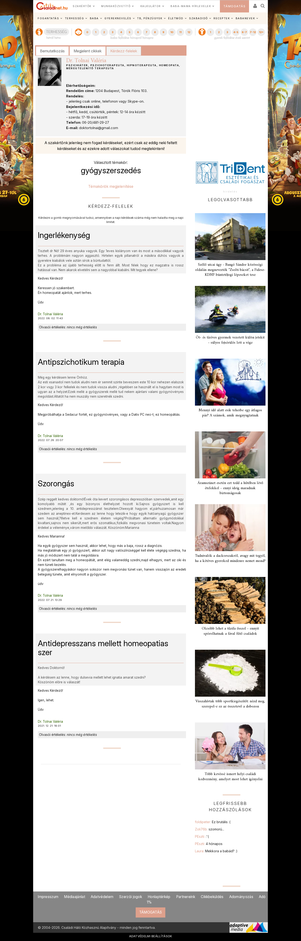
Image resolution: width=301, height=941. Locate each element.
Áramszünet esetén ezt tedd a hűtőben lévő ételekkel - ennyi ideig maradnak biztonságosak (230, 488)
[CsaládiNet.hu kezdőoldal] (52, 6)
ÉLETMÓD (175, 18)
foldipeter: (212, 822)
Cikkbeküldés (212, 897)
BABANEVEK (245, 18)
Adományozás (241, 897)
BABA (94, 18)
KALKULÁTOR (150, 6)
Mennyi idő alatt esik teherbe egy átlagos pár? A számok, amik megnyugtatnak (230, 413)
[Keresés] (263, 4)
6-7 (244, 32)
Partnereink (185, 897)
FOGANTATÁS (48, 18)
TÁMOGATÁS (234, 6)
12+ (261, 32)
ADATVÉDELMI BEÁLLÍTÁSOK (150, 936)
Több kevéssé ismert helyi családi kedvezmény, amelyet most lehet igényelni (230, 776)
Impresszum (48, 897)
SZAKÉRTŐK (82, 6)
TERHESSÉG (74, 18)
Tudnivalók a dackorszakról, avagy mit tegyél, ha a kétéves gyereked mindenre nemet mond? (230, 558)
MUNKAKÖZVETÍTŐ (116, 6)
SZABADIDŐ (198, 18)
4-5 (235, 32)
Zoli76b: (209, 829)
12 (188, 32)
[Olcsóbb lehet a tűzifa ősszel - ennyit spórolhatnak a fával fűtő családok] (230, 600)
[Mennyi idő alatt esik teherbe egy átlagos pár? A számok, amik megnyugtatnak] (230, 382)
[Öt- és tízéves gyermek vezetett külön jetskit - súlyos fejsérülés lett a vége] (230, 309)
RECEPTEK (222, 18)
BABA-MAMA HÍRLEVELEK (190, 6)
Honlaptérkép (159, 897)
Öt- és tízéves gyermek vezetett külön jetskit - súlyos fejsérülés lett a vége (230, 340)
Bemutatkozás (52, 51)
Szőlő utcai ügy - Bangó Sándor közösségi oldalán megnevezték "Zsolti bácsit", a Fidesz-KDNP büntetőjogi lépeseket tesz (230, 269)
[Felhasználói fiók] (254, 4)
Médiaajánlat (74, 897)
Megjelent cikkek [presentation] (88, 51)
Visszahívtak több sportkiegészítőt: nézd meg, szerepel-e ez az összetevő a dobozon (230, 704)
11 (180, 32)
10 (171, 32)
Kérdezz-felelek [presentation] (123, 51)
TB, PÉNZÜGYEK (149, 18)
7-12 (253, 32)
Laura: (216, 851)
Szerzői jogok (130, 897)
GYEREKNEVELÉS (117, 18)
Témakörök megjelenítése (110, 186)
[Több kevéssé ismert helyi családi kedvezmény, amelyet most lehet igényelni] (230, 745)
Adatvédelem (102, 897)
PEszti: (202, 836)
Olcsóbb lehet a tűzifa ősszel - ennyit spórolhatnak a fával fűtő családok (230, 631)
